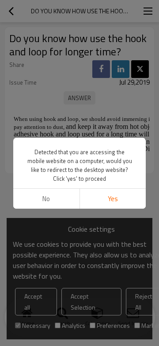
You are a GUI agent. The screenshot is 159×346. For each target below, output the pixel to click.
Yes (113, 199)
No (46, 199)
